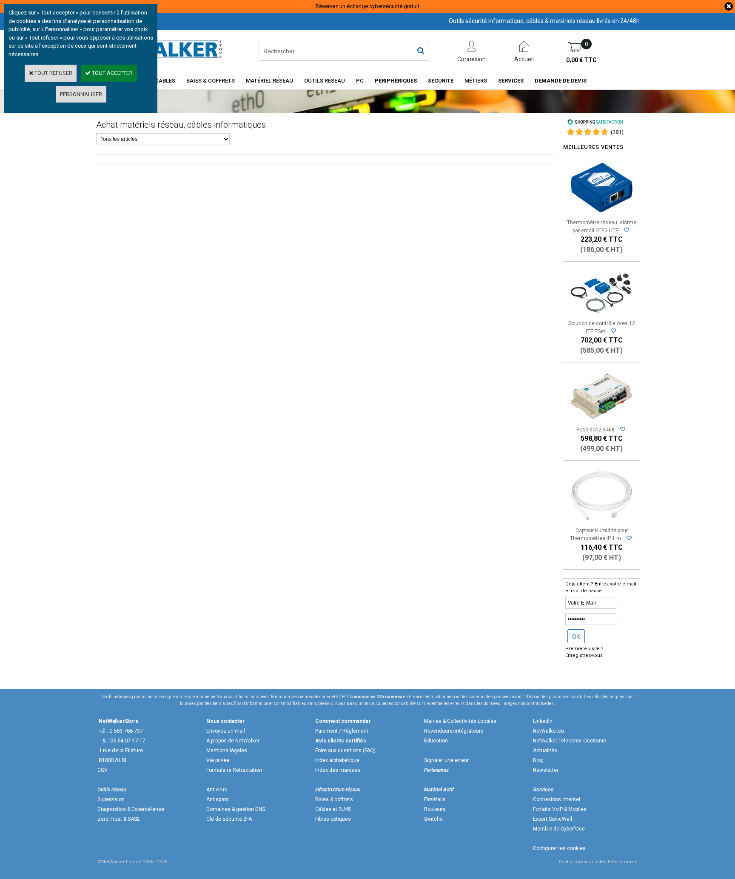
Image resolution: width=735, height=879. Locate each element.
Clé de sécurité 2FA (229, 819)
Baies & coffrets (334, 799)
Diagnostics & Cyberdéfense (130, 809)
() (617, 132)
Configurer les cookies (559, 848)
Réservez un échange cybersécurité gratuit (367, 6)
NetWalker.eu (548, 731)
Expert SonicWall (552, 819)
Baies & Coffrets (210, 80)
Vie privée (217, 760)
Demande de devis (561, 80)
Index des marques (338, 770)
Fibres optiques (333, 819)
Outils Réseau (324, 80)
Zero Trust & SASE (118, 819)
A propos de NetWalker (232, 741)
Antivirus (216, 790)
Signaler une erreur (446, 760)
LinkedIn (543, 721)
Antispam (217, 799)
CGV (102, 770)
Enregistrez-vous (584, 655)
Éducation (436, 741)
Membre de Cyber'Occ (559, 829)
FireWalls (435, 799)
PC (360, 80)
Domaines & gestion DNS (235, 809)
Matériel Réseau (269, 80)
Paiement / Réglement (341, 731)
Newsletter (545, 770)
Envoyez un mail (225, 731)
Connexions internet (557, 799)
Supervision (111, 799)
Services (511, 80)
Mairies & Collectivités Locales (460, 721)
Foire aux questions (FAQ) (345, 750)
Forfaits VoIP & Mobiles (560, 809)
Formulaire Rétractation (234, 770)
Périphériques (396, 80)
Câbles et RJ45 (333, 809)
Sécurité (440, 80)
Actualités (545, 750)
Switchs (433, 819)
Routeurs (435, 809)
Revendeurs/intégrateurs (454, 731)
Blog (538, 760)
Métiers (475, 80)
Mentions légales (226, 750)
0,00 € (581, 60)
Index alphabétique (337, 760)
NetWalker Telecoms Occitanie (569, 741)
